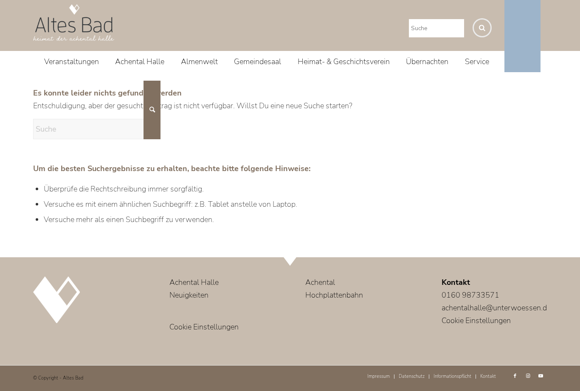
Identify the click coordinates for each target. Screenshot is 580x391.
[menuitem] (71, 61)
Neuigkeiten (188, 295)
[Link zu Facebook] (515, 376)
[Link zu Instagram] (527, 376)
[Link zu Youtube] (540, 376)
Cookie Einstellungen (204, 327)
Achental (320, 282)
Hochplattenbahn (334, 295)
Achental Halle (194, 282)
